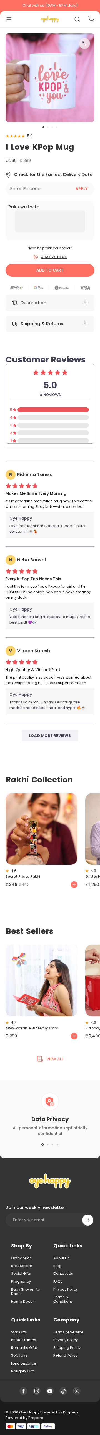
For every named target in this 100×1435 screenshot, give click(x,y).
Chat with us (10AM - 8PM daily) (50, 5)
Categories (21, 1258)
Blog (57, 1266)
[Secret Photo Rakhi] (42, 829)
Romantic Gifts (24, 1347)
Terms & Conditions (63, 1299)
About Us (61, 1258)
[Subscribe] (87, 1220)
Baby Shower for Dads (26, 1291)
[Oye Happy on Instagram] (37, 1391)
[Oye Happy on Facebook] (23, 1391)
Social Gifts (21, 1273)
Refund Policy (65, 1355)
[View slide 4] (57, 1144)
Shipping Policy (67, 1347)
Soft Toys (19, 1355)
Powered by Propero (58, 1412)
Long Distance (23, 1363)
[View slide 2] (47, 1144)
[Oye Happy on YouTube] (50, 1391)
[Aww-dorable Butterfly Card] (42, 980)
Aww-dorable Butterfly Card (32, 1028)
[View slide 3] (52, 1144)
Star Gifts (19, 1332)
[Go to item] (43, 127)
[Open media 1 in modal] (84, 43)
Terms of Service (68, 1332)
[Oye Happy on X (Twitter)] (77, 1391)
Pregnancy (21, 1281)
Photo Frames (23, 1340)
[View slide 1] (42, 1144)
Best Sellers (21, 1266)
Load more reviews (50, 735)
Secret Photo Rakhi (23, 876)
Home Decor (22, 1301)
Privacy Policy (65, 1289)
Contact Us (63, 1273)
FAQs (57, 1281)
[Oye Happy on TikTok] (63, 1391)
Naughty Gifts (23, 1371)
